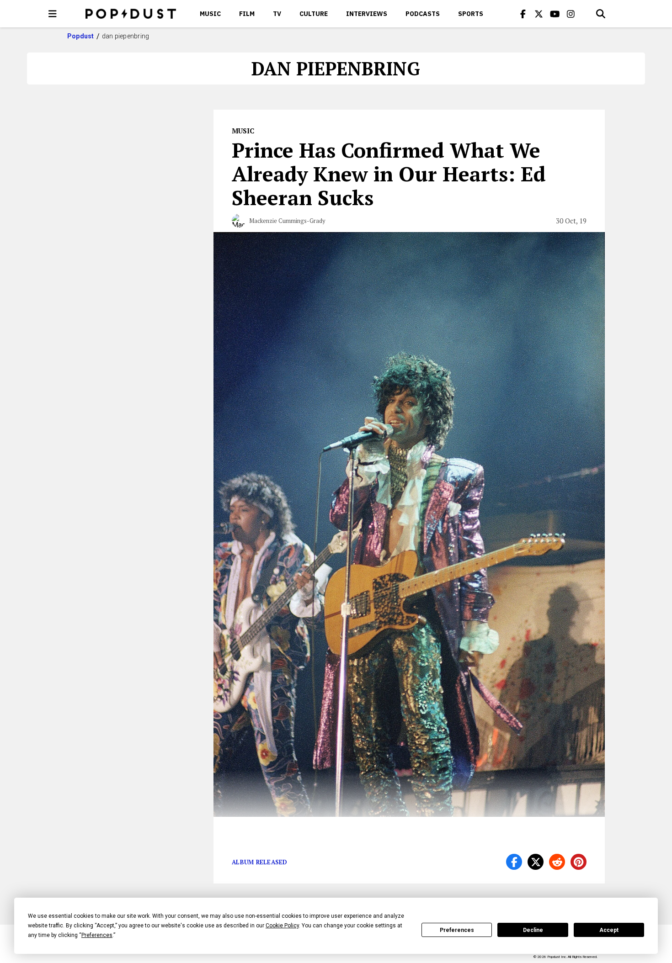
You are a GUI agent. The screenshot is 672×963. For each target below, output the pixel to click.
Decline (533, 930)
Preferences (457, 930)
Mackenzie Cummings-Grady (287, 221)
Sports (470, 14)
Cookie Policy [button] (282, 925)
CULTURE (313, 14)
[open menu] (52, 13)
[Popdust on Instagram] (571, 13)
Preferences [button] (96, 935)
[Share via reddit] (557, 862)
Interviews (366, 14)
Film (247, 14)
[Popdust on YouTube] (555, 13)
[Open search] (600, 13)
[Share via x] (536, 862)
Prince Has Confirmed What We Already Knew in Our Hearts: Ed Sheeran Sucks (389, 173)
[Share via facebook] (514, 862)
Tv (277, 14)
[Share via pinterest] (579, 862)
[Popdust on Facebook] (523, 13)
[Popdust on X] (539, 13)
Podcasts (422, 14)
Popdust (80, 36)
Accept (609, 930)
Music (210, 14)
